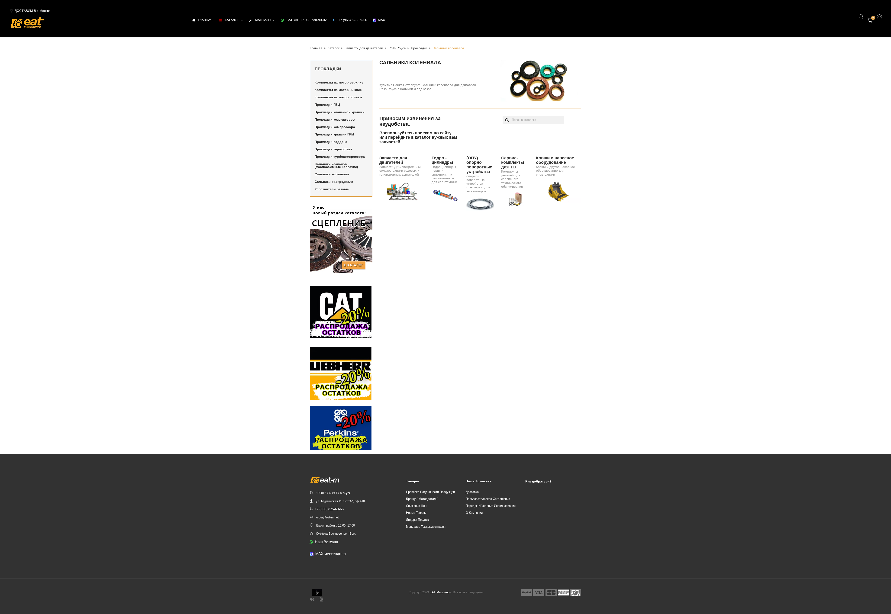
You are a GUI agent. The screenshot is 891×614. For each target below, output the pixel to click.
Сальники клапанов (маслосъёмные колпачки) (336, 165)
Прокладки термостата (333, 149)
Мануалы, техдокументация (426, 526)
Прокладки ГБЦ (327, 104)
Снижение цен (416, 506)
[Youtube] (321, 598)
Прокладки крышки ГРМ (334, 134)
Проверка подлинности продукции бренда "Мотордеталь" (430, 495)
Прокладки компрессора (335, 127)
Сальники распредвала (334, 181)
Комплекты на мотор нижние (338, 90)
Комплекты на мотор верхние (339, 82)
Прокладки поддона (331, 142)
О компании (474, 512)
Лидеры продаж (417, 519)
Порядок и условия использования (491, 506)
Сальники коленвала (332, 174)
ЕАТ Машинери (440, 592)
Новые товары (416, 512)
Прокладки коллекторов (335, 119)
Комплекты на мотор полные (338, 97)
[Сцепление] (341, 238)
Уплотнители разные (332, 189)
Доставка (472, 492)
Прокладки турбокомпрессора (340, 156)
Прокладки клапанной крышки (340, 112)
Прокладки (328, 69)
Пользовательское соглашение (488, 499)
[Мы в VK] (312, 598)
